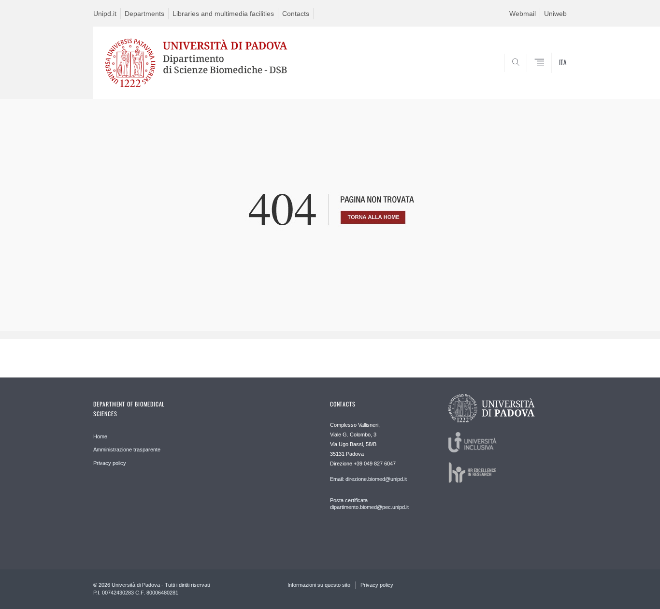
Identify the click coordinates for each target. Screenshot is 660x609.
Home (100, 436)
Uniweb (555, 13)
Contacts (295, 13)
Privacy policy (109, 463)
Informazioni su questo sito (318, 585)
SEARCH (549, 75)
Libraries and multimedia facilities (223, 13)
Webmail (522, 13)
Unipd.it (104, 13)
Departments (144, 13)
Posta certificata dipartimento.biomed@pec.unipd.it (369, 503)
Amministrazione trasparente (126, 449)
